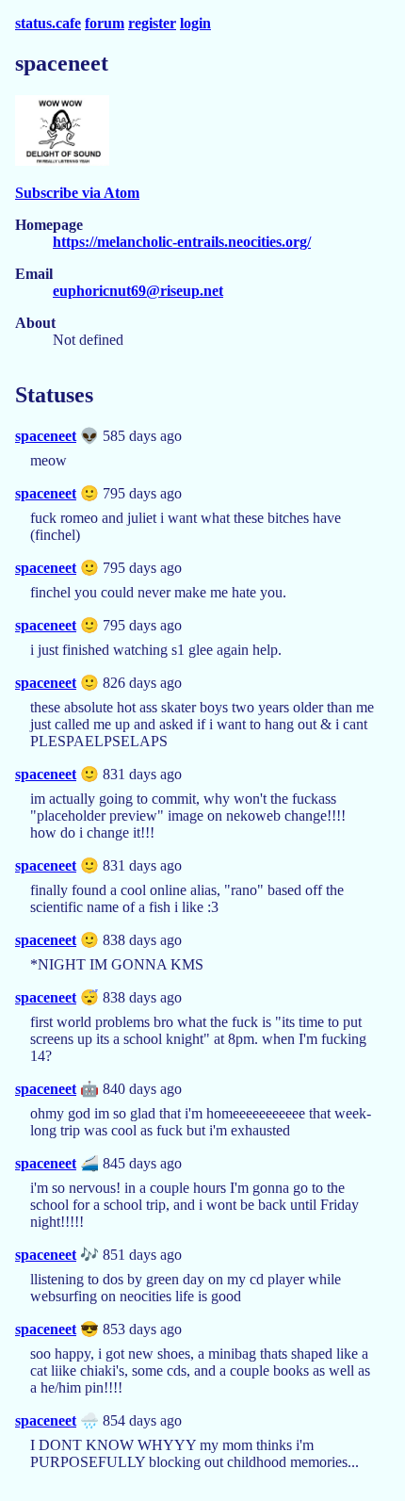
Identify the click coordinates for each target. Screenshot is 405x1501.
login (195, 23)
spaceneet (45, 436)
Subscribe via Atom (77, 193)
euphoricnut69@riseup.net (138, 291)
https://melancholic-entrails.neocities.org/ (182, 242)
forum (104, 23)
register (152, 23)
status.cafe (48, 23)
